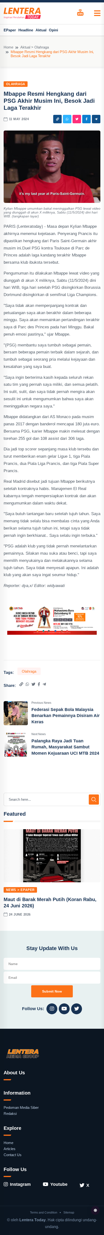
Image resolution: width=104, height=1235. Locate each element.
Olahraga (15, 84)
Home (8, 47)
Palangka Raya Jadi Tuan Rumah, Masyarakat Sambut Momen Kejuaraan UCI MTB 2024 (65, 746)
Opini (53, 30)
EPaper (10, 30)
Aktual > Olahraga (34, 47)
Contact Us (13, 1155)
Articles (9, 1149)
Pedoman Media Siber (21, 1107)
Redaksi (10, 1113)
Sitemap (68, 1212)
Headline (25, 30)
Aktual (41, 30)
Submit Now (52, 991)
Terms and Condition (43, 1212)
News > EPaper (20, 890)
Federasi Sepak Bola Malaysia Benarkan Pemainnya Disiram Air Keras (65, 715)
